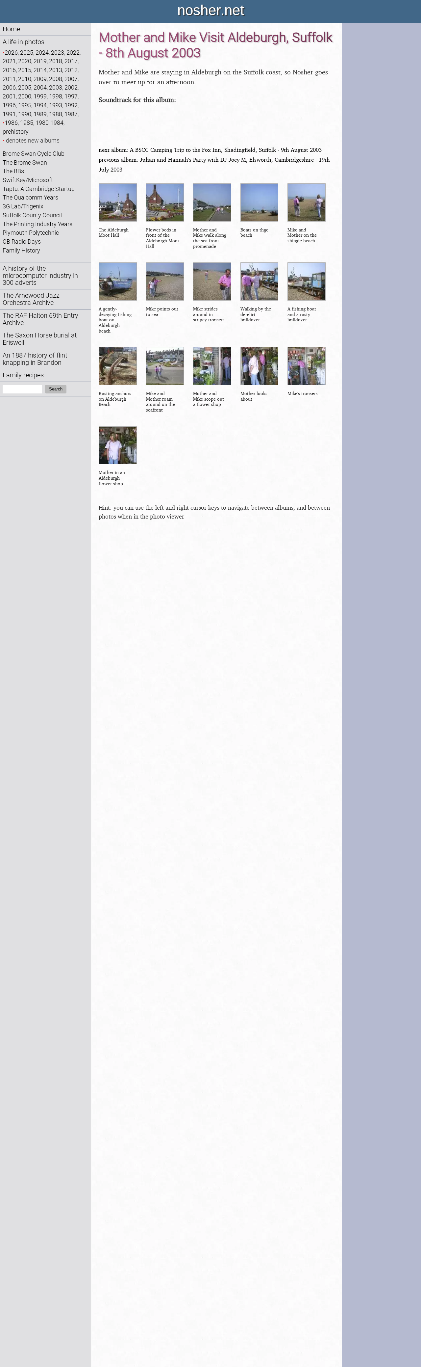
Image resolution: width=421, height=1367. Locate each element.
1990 (24, 114)
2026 (11, 52)
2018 (55, 61)
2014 (40, 70)
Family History (21, 250)
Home (11, 29)
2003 (55, 87)
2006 (9, 87)
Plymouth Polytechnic (31, 232)
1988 (55, 114)
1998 (55, 96)
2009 (40, 78)
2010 (24, 78)
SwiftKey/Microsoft (28, 179)
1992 (71, 105)
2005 (24, 87)
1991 (9, 114)
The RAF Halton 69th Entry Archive (40, 319)
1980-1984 (49, 122)
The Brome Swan (25, 162)
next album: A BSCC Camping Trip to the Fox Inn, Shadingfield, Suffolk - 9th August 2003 (210, 149)
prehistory (16, 131)
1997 (71, 96)
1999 (40, 96)
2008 (55, 78)
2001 (9, 96)
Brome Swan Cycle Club (33, 153)
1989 (40, 114)
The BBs (13, 171)
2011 (9, 78)
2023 (57, 52)
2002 (71, 87)
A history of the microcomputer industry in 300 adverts (40, 276)
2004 (40, 87)
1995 (24, 105)
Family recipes (23, 375)
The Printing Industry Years (37, 224)
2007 (71, 78)
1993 (55, 105)
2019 (40, 61)
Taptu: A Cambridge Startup (39, 188)
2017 (71, 61)
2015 (24, 70)
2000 (24, 96)
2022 (73, 52)
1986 (11, 122)
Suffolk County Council (32, 215)
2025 (26, 52)
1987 (71, 114)
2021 (9, 61)
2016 (9, 70)
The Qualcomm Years (30, 197)
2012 (71, 70)
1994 (40, 105)
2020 (24, 61)
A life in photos (23, 42)
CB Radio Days (22, 241)
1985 (26, 122)
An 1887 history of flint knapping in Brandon (35, 359)
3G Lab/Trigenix (23, 206)
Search (55, 389)
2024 (42, 52)
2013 (55, 70)
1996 (9, 105)
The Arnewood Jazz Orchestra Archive (31, 299)
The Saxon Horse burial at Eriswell (40, 339)
